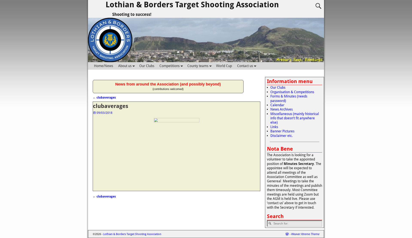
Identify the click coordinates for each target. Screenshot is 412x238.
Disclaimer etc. (281, 136)
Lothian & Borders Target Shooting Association (192, 4)
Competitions (169, 66)
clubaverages (104, 97)
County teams (197, 66)
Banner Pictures (282, 131)
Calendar (277, 105)
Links (274, 127)
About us (125, 66)
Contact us (245, 66)
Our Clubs (146, 66)
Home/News (103, 66)
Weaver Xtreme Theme (305, 234)
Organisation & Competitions (292, 92)
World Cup (224, 66)
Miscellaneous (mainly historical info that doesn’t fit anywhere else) (294, 118)
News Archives (281, 109)
